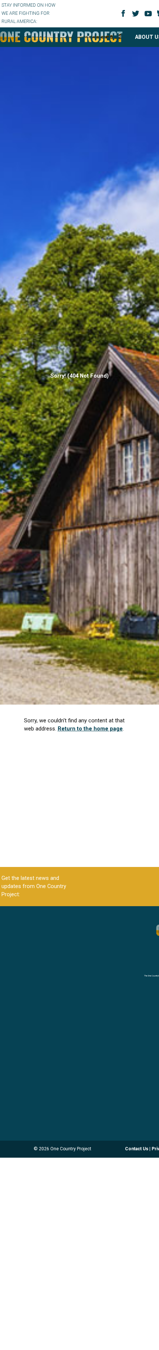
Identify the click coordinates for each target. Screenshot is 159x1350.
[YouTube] (149, 16)
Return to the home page (90, 728)
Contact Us (136, 1148)
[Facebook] (124, 15)
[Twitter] (137, 16)
